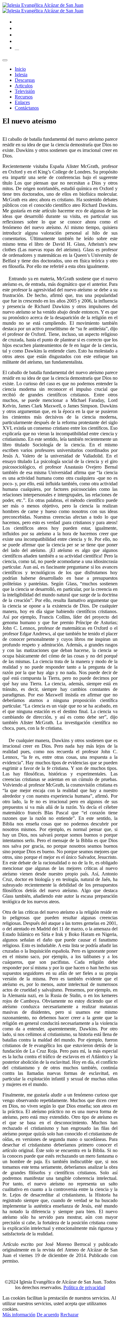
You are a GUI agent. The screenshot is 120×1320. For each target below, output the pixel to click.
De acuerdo (48, 1314)
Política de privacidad (84, 1287)
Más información (18, 1314)
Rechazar (69, 1314)
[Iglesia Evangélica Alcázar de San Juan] (42, 7)
